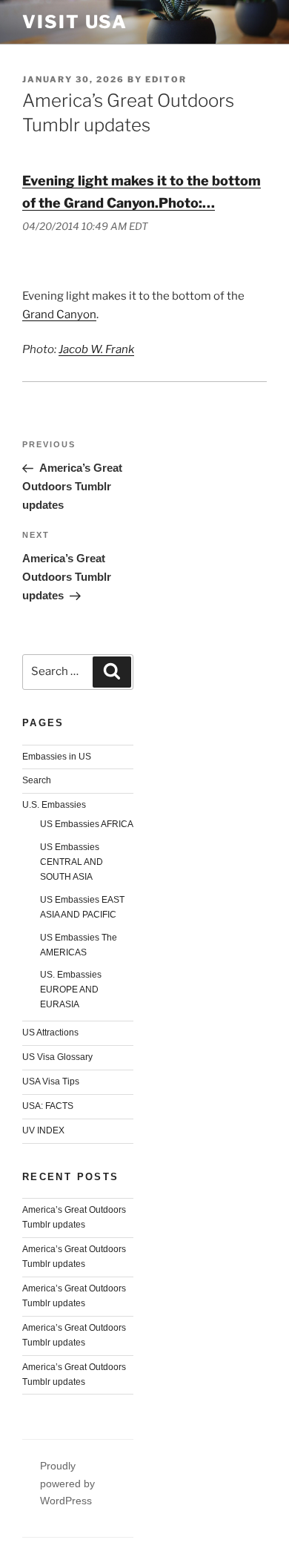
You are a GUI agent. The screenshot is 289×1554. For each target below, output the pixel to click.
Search (36, 780)
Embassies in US (56, 756)
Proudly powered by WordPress (67, 1483)
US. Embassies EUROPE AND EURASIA (71, 989)
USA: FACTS (47, 1106)
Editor (166, 79)
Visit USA (74, 22)
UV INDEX (43, 1130)
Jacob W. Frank (96, 349)
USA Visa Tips (50, 1081)
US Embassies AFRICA (86, 824)
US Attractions (50, 1032)
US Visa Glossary (57, 1057)
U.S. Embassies (54, 805)
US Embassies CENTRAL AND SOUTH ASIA (71, 862)
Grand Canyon (59, 314)
